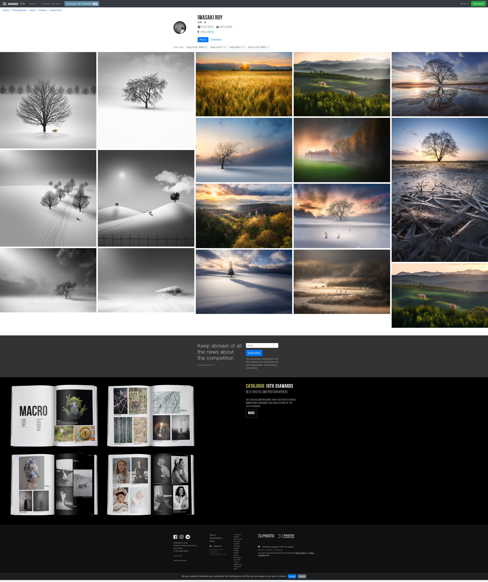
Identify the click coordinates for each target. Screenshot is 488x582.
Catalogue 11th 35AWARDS (81, 3)
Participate (478, 3)
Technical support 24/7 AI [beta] (278, 546)
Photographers (19, 10)
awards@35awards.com (206, 365)
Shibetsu (42, 10)
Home (6, 10)
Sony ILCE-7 (218, 47)
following (226, 27)
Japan (32, 10)
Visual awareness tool (218, 554)
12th (22, 3)
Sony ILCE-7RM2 (258, 47)
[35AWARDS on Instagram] (181, 537)
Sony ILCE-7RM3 (196, 47)
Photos (203, 39)
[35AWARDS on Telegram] (188, 537)
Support (217, 546)
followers (208, 27)
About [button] (32, 3)
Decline (302, 576)
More (251, 413)
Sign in (465, 3)
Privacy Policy (177, 556)
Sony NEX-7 (237, 47)
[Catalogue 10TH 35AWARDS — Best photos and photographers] (101, 449)
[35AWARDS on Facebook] (175, 537)
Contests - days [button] (51, 3)
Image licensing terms (180, 560)
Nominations (216, 538)
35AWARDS (216, 39)
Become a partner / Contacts (270, 550)
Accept (292, 576)
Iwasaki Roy (56, 10)
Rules (212, 541)
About (213, 535)
